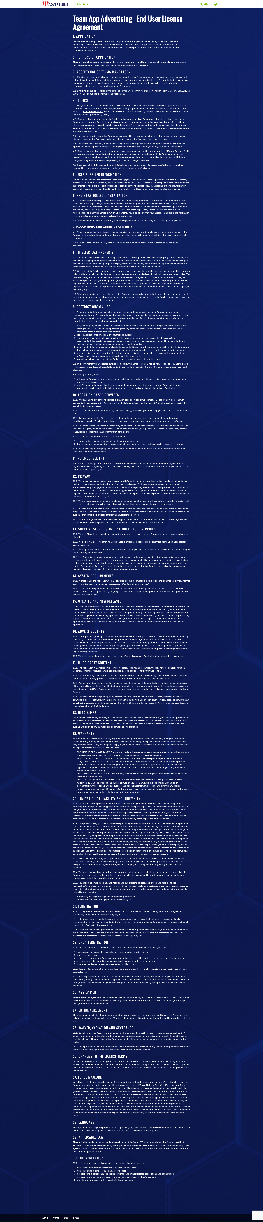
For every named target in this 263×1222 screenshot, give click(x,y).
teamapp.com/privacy (173, 421)
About (45, 1218)
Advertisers (82, 4)
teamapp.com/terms (93, 111)
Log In (215, 4)
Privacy (75, 1218)
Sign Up (204, 4)
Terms (65, 1218)
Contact (55, 1218)
